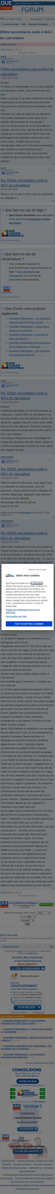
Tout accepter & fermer (29, 624)
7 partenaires (36, 583)
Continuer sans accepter (37, 569)
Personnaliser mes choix (16, 616)
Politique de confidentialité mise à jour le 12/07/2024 (23, 611)
